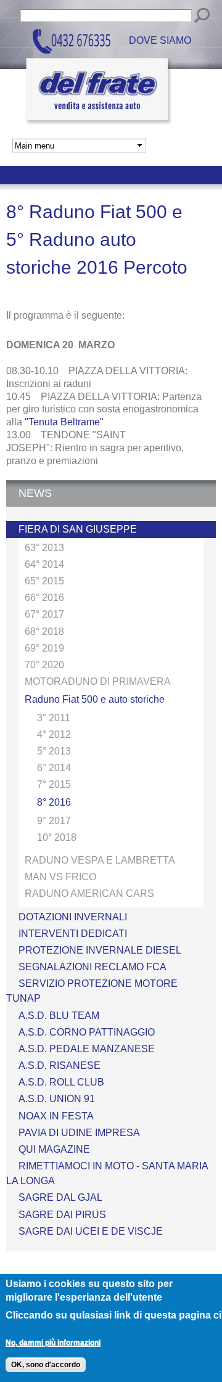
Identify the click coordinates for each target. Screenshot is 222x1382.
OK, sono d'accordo (45, 1364)
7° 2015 (54, 784)
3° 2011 (53, 718)
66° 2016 (44, 597)
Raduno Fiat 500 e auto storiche (95, 699)
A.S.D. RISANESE (59, 1065)
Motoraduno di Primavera (98, 681)
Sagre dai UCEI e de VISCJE (90, 1231)
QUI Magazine (54, 1149)
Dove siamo (160, 41)
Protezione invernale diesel (99, 950)
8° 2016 (54, 802)
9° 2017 (54, 821)
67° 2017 (44, 614)
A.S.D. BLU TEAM (58, 1015)
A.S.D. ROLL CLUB (61, 1082)
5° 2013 (54, 751)
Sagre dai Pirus (62, 1214)
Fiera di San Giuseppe (77, 529)
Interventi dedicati (72, 933)
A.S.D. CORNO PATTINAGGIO (86, 1032)
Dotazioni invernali (72, 917)
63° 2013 (44, 547)
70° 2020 (44, 665)
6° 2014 (54, 768)
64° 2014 (44, 564)
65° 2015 (44, 581)
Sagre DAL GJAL (60, 1197)
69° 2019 (44, 648)
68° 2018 (44, 631)
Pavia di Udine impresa (79, 1132)
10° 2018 (56, 837)
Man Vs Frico (60, 877)
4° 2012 (54, 734)
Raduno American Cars (89, 893)
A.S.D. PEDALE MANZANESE (86, 1049)
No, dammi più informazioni (53, 1342)
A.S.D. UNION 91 (56, 1099)
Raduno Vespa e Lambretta (100, 860)
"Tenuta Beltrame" (64, 422)
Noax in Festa (56, 1116)
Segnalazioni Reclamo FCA (92, 967)
